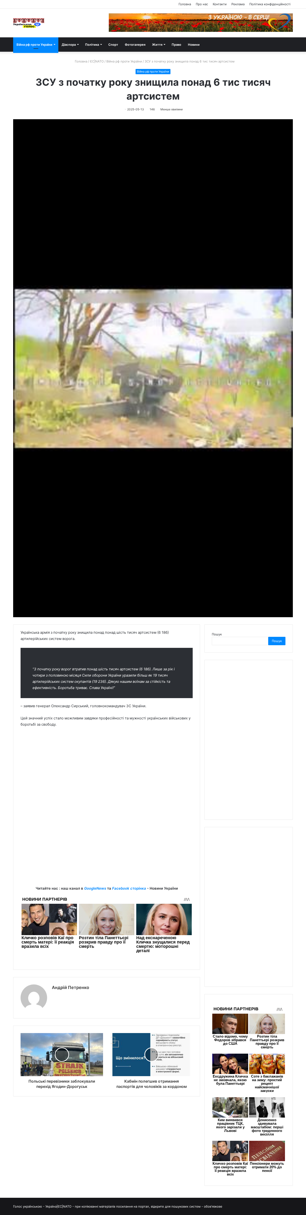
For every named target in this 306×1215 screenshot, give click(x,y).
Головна (185, 4)
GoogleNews (95, 888)
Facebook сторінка (129, 888)
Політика (92, 44)
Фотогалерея (135, 44)
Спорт (113, 44)
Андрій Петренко (70, 987)
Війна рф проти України (34, 44)
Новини (194, 44)
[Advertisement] (107, 851)
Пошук (217, 634)
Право (176, 44)
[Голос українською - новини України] (28, 23)
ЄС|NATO (97, 61)
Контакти (220, 4)
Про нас (202, 4)
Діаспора (69, 44)
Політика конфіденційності (269, 4)
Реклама (238, 4)
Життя (157, 44)
